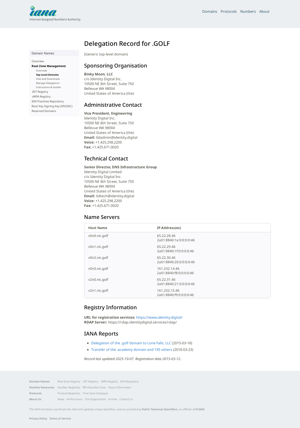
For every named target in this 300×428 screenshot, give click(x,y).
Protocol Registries (69, 393)
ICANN (199, 409)
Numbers (248, 11)
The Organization (95, 399)
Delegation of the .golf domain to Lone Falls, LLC (131, 343)
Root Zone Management (49, 66)
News (61, 399)
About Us (35, 399)
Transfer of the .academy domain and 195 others (131, 349)
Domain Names (39, 381)
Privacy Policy (38, 418)
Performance (75, 399)
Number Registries (69, 387)
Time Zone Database (95, 393)
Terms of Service (60, 418)
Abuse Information (119, 387)
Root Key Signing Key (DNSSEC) (52, 106)
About (264, 11)
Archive (112, 399)
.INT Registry (40, 92)
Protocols (229, 11)
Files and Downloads (48, 78)
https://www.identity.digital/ (159, 317)
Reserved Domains (44, 111)
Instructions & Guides (48, 87)
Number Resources (41, 387)
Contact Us (126, 399)
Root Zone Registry (69, 381)
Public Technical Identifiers (159, 409)
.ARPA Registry (41, 96)
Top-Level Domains (47, 74)
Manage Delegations (48, 83)
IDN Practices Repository (48, 101)
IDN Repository (129, 381)
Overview (38, 61)
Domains (209, 11)
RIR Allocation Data (94, 387)
